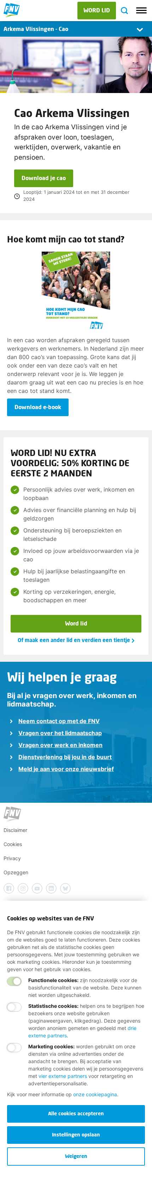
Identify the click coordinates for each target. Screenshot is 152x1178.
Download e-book (37, 406)
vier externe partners (63, 1076)
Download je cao (44, 177)
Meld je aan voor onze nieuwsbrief (66, 768)
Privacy (12, 858)
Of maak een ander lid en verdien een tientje (74, 640)
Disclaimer (15, 830)
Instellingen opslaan (76, 1134)
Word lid (76, 623)
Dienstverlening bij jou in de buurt (65, 756)
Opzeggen (16, 872)
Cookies (13, 844)
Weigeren (76, 1156)
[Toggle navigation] (141, 10)
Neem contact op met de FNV (59, 720)
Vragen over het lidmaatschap (60, 732)
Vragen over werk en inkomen (60, 744)
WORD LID (96, 10)
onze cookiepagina (95, 1094)
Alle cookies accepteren (76, 1113)
